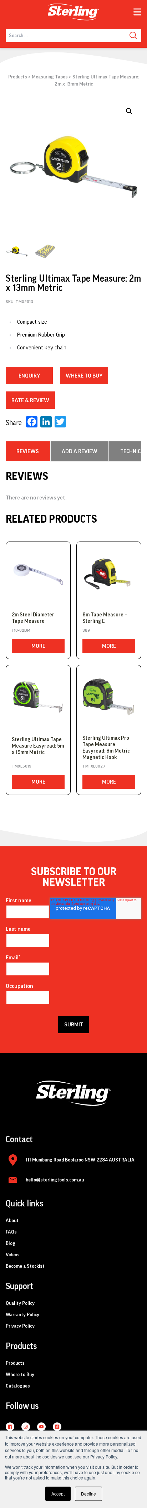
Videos (13, 1254)
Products (17, 77)
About (12, 1220)
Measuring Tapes (50, 77)
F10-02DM (21, 630)
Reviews (27, 451)
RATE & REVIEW (30, 400)
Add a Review (79, 451)
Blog (10, 1243)
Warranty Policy (22, 1314)
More (38, 646)
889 (86, 630)
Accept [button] (58, 1494)
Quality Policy (20, 1303)
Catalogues (18, 1386)
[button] (129, 111)
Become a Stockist (25, 1266)
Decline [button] (88, 1494)
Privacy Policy (20, 1326)
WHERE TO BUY (84, 376)
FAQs (11, 1232)
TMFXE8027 (94, 766)
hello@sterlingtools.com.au (55, 1180)
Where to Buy (20, 1374)
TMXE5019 (21, 766)
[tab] (28, 451)
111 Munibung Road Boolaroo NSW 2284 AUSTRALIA (80, 1160)
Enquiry (29, 376)
